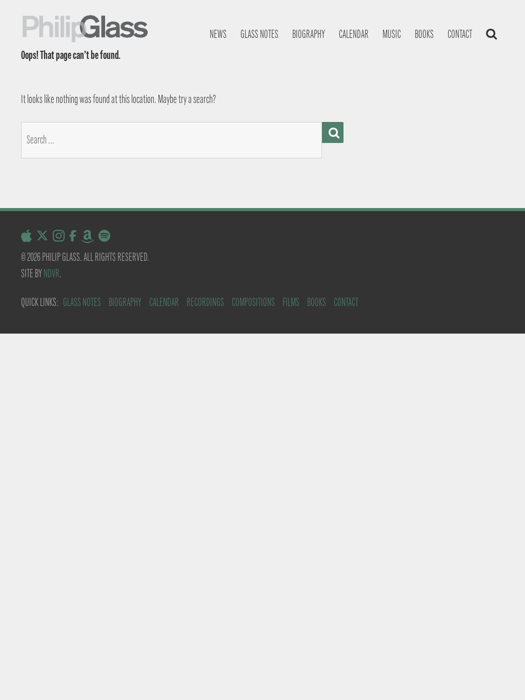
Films (290, 302)
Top (501, 676)
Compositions (253, 302)
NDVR (51, 273)
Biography (308, 34)
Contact (460, 34)
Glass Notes (82, 302)
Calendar (354, 34)
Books (424, 34)
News (218, 34)
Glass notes (259, 34)
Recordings (205, 302)
